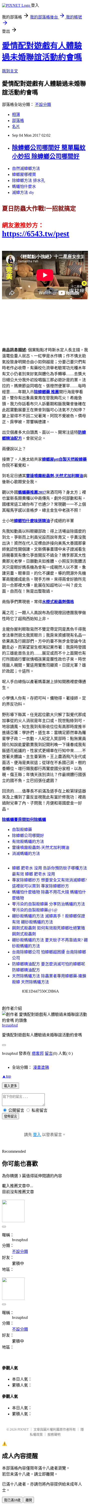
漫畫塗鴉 (41, 1067)
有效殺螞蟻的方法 (28, 841)
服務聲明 (54, 1434)
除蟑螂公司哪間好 (28, 835)
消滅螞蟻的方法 (26, 853)
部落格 (18, 120)
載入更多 (10, 1086)
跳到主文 (10, 71)
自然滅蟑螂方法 (26, 168)
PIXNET (23, 1429)
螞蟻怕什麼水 (24, 186)
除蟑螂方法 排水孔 (28, 180)
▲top (6, 1076)
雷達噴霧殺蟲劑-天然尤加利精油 (40, 847)
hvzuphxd (10, 1025)
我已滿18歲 (12, 1500)
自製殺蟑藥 (22, 829)
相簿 (16, 114)
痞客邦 (38, 1053)
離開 (29, 1500)
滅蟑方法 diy (23, 192)
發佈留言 (10, 1116)
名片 (16, 126)
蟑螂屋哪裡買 (24, 174)
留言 (49, 1053)
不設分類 (43, 104)
